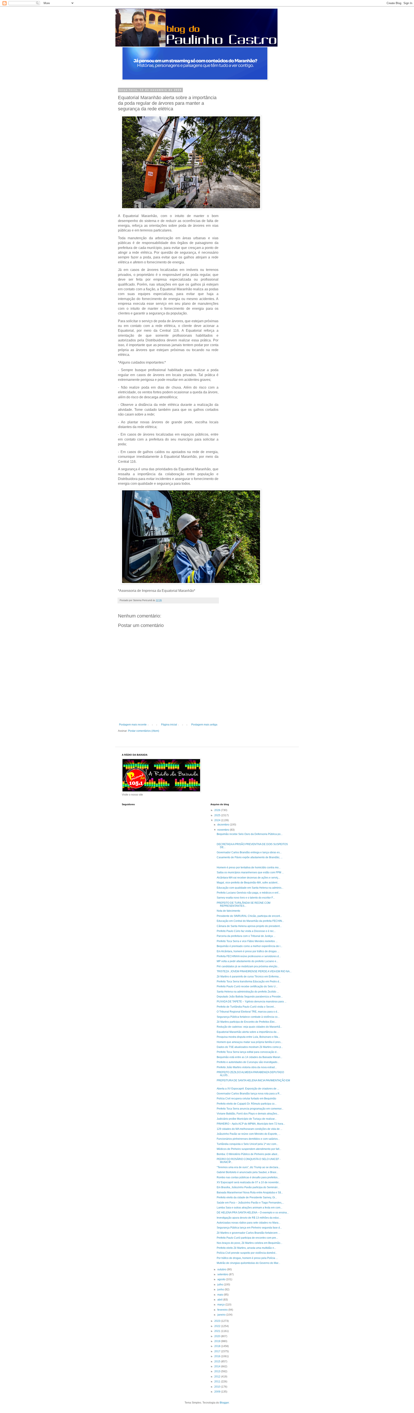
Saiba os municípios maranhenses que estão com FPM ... (250, 872)
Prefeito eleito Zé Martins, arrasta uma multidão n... (246, 1247)
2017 (217, 1351)
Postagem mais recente (133, 724)
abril (220, 1299)
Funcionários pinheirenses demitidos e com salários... (248, 1138)
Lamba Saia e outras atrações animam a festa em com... (249, 1207)
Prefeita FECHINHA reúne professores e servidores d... (249, 956)
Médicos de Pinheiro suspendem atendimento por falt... (249, 1148)
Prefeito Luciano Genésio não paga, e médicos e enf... (248, 892)
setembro (223, 1274)
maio (220, 1294)
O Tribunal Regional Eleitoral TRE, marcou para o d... (248, 1011)
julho (220, 1284)
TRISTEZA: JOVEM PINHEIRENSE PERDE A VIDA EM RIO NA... (254, 971)
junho (221, 1289)
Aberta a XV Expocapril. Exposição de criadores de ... (248, 1088)
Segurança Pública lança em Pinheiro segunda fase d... (249, 1227)
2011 (217, 1381)
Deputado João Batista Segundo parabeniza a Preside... (250, 996)
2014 (217, 1366)
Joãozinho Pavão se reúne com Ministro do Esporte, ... (248, 1133)
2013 (217, 1371)
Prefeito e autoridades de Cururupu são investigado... (248, 1062)
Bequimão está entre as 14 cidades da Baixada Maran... (249, 1057)
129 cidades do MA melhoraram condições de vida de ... (249, 1128)
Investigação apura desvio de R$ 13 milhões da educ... (249, 1217)
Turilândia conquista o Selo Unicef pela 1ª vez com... (247, 1144)
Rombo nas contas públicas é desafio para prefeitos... (248, 1177)
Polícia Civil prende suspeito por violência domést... (247, 1252)
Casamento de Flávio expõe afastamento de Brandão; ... (249, 857)
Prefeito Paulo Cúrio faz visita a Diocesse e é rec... (246, 931)
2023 (217, 1320)
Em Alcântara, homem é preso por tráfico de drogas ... (248, 951)
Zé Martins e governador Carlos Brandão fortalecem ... (248, 1232)
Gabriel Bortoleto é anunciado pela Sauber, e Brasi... (247, 1172)
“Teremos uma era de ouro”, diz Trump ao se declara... (248, 1167)
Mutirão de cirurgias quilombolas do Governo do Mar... (248, 1263)
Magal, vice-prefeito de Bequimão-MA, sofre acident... (248, 882)
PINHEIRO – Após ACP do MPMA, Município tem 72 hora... (251, 1123)
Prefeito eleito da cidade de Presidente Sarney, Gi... (247, 1197)
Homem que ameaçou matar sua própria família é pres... (249, 1042)
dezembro (223, 824)
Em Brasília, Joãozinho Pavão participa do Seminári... (248, 1187)
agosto (221, 1279)
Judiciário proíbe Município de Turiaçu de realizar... (246, 1118)
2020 (217, 1336)
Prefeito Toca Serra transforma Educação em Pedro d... (249, 981)
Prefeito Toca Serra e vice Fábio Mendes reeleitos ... (247, 941)
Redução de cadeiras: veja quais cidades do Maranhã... (249, 1026)
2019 (217, 1341)
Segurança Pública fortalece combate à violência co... (248, 1016)
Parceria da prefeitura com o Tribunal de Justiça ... (246, 936)
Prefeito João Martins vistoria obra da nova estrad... (247, 1067)
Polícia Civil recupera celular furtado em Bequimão (246, 1098)
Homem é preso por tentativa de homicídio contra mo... (249, 867)
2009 (217, 1391)
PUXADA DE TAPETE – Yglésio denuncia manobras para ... (251, 1001)
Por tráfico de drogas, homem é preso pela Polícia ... (247, 1258)
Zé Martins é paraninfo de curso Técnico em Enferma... (249, 976)
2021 (217, 1331)
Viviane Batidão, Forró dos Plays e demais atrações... (248, 1113)
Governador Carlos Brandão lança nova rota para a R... (249, 1093)
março (221, 1304)
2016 (217, 1356)
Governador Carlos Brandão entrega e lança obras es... (249, 852)
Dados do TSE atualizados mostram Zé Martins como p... (250, 1047)
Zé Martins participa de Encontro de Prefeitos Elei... (246, 1021)
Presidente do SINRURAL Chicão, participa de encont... (249, 916)
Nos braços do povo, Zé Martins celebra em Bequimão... (249, 1242)
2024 (217, 820)
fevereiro (222, 1309)
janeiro (221, 1314)
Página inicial (169, 724)
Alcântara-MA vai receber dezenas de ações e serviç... (248, 877)
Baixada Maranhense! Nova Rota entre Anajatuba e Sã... (250, 1192)
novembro (223, 829)
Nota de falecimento (228, 910)
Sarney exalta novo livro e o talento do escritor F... (246, 897)
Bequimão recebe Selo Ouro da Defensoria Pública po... (249, 834)
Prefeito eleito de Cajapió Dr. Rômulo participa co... (246, 1103)
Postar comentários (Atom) (143, 730)
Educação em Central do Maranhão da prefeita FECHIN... (250, 920)
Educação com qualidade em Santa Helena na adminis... (250, 887)
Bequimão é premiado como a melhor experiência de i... (249, 946)
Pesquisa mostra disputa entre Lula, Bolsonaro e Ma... (248, 1036)
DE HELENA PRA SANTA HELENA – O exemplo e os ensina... (253, 1212)
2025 (217, 815)
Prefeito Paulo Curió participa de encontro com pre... (247, 1237)
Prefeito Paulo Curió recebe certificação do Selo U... (247, 986)
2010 (217, 1386)
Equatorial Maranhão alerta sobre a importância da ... (248, 1031)
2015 (217, 1361)
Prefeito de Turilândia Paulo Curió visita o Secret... (246, 1006)
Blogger (224, 1402)
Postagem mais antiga (204, 724)
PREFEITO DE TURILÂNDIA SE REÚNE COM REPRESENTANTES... (243, 904)
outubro (222, 1269)
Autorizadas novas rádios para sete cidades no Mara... (248, 1222)
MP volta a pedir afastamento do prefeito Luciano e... (247, 961)
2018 (217, 1346)
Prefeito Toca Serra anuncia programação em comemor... (250, 1108)
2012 (217, 1376)
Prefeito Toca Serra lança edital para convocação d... (247, 1051)
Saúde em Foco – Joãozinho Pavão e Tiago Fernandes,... (250, 1202)
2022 (217, 1326)
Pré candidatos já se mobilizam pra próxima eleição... (248, 966)
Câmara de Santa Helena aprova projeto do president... (249, 926)
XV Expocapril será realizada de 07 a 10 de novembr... (248, 1182)
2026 (217, 810)
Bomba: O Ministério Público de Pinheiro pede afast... (248, 1154)
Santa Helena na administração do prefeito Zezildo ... (248, 991)
